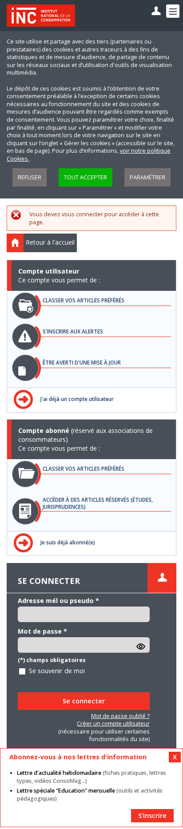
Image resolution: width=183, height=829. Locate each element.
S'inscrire (152, 815)
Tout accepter (85, 177)
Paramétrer (147, 177)
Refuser (29, 177)
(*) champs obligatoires (52, 660)
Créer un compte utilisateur (113, 723)
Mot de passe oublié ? (120, 716)
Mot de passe (42, 631)
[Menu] (172, 11)
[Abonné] (156, 11)
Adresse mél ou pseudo (58, 600)
